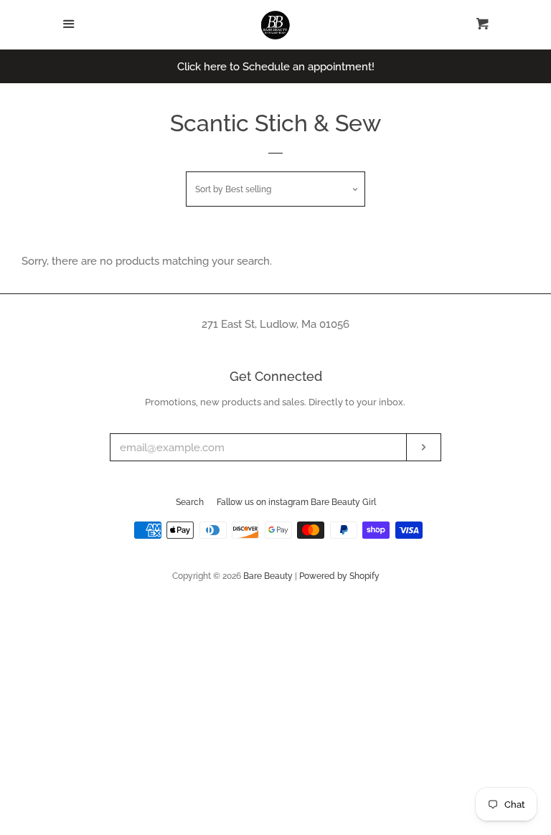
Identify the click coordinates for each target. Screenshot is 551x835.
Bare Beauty (269, 576)
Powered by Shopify (339, 576)
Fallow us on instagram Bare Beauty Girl (296, 502)
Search (190, 502)
